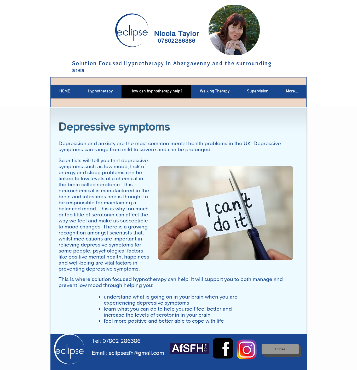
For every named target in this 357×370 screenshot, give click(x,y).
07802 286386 (121, 341)
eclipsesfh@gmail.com (136, 353)
